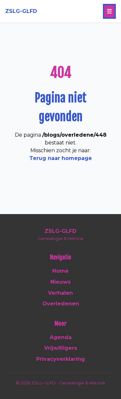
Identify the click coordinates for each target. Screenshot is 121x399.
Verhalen (60, 293)
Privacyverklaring (60, 359)
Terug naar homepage (60, 158)
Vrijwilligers (60, 348)
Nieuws (60, 282)
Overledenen (60, 304)
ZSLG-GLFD (21, 11)
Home (60, 271)
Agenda (61, 337)
